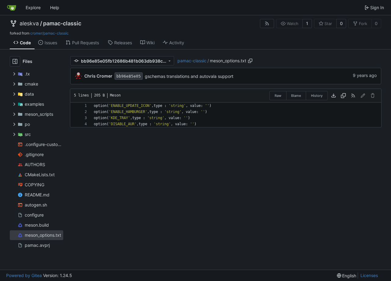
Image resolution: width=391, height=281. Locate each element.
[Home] (11, 7)
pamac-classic (62, 23)
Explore (33, 7)
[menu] (346, 275)
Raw (278, 95)
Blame (296, 95)
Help (54, 7)
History (317, 95)
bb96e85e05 (128, 76)
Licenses (369, 275)
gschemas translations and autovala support (189, 76)
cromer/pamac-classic (49, 33)
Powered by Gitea (24, 275)
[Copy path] (250, 61)
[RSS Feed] (267, 23)
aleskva (29, 23)
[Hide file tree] (15, 61)
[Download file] (333, 95)
